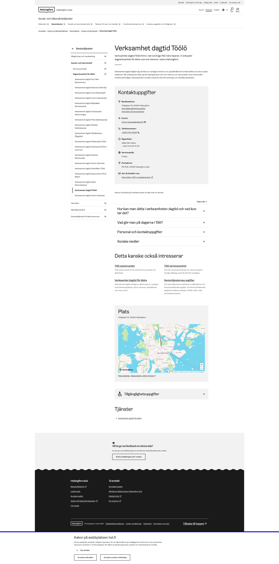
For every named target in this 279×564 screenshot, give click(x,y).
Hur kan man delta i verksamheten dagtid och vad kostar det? (157, 211)
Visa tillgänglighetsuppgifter (133, 108)
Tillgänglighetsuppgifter (141, 394)
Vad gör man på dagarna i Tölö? (140, 222)
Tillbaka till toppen (193, 523)
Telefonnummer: (129, 128)
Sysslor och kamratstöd (89, 31)
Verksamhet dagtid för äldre (131, 280)
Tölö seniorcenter (125, 266)
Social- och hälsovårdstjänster (58, 31)
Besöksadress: (128, 101)
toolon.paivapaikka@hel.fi (134, 122)
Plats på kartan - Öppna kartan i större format (135, 376)
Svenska (209, 10)
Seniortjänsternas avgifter (179, 280)
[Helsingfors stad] (77, 523)
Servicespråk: (128, 152)
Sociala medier (128, 241)
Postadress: (127, 163)
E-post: (125, 118)
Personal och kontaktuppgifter (139, 232)
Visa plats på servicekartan (133, 111)
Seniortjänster (74, 31)
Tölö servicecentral (175, 266)
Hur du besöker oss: (131, 173)
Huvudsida (42, 31)
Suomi (201, 10)
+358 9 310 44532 (131, 132)
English (216, 10)
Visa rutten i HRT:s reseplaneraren (136, 177)
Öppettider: (127, 139)
